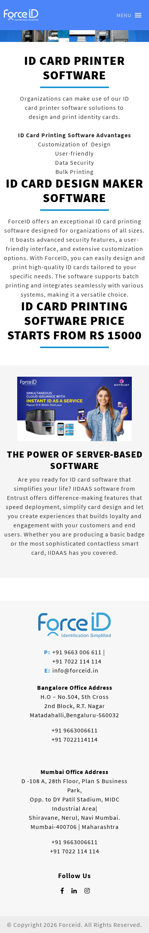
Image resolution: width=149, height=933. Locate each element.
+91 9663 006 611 (77, 652)
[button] (124, 15)
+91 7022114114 (75, 739)
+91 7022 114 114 (77, 661)
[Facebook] (62, 890)
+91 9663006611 (75, 730)
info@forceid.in (75, 670)
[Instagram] (87, 890)
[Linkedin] (74, 890)
